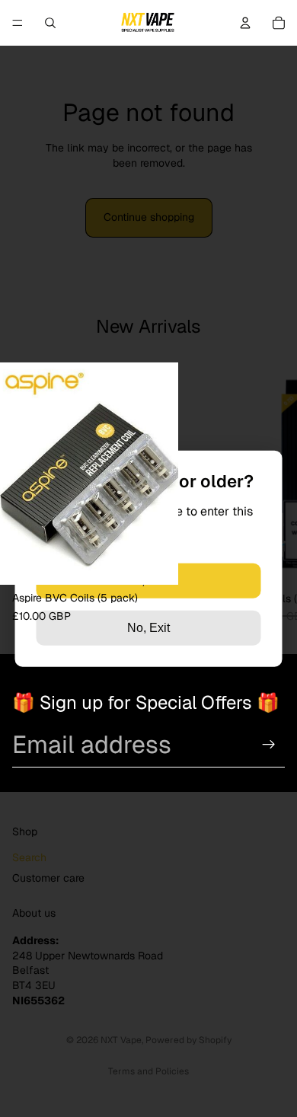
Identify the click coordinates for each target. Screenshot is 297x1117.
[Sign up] (269, 745)
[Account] (245, 23)
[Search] (50, 23)
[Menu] (17, 22)
